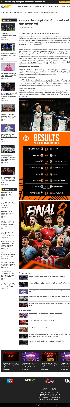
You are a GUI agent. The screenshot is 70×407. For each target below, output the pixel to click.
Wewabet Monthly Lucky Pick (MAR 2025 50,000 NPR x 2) (8, 203)
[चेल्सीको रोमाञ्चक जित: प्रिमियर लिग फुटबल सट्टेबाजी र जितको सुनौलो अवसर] (8, 47)
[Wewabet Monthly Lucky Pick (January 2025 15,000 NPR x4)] (30, 356)
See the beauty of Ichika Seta (38, 328)
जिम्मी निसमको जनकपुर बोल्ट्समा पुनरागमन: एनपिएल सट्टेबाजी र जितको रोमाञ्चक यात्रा (8, 75)
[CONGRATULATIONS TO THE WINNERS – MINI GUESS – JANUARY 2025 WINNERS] (11, 356)
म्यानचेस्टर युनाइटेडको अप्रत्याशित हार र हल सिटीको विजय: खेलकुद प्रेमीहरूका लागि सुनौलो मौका (8, 158)
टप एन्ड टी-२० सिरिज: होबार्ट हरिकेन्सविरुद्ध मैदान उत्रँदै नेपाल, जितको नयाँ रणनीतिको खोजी (8, 116)
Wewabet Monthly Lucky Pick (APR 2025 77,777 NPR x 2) (8, 194)
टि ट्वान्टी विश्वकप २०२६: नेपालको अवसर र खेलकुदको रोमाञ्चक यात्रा (45, 314)
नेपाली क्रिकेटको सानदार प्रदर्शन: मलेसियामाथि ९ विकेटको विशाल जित (8, 35)
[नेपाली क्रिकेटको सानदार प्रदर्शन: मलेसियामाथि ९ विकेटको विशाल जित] (8, 27)
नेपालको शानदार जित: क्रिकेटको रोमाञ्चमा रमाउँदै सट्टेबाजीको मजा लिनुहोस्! (46, 341)
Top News (7, 20)
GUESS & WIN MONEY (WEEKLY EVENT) (41, 320)
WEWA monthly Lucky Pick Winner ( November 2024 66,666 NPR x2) (8, 284)
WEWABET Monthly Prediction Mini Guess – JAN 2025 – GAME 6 (8, 264)
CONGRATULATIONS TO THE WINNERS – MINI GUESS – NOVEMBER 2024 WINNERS (8, 274)
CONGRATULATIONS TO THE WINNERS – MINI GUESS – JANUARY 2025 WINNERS (8, 223)
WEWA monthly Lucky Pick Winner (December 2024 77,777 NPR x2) (8, 254)
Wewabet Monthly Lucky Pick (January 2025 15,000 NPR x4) (7, 233)
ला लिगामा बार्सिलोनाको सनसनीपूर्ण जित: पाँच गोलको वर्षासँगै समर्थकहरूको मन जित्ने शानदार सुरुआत (9, 95)
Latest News (8, 189)
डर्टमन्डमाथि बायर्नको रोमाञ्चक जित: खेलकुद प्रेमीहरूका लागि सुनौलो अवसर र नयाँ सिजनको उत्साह (8, 179)
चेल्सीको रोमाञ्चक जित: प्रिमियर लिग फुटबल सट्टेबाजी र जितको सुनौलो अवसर (47, 276)
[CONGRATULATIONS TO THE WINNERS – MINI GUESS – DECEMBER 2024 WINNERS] (49, 356)
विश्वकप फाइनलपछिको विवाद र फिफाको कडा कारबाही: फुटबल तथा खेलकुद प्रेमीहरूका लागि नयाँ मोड (9, 137)
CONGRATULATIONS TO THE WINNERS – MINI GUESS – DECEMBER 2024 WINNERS (8, 244)
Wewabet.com (6, 7)
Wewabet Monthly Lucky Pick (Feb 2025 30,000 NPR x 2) (7, 213)
